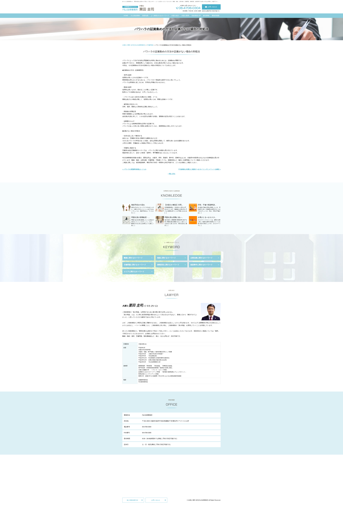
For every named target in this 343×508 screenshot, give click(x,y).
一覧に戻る (171, 174)
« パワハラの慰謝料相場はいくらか (134, 169)
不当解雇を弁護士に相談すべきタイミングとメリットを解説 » (199, 169)
